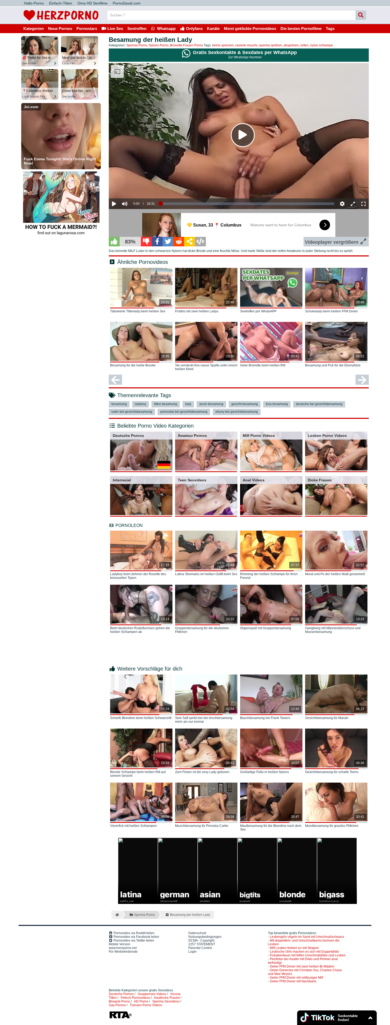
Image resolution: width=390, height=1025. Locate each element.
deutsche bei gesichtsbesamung (319, 404)
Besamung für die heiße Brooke (133, 365)
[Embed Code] (200, 241)
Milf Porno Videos (259, 435)
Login (192, 951)
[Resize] (353, 203)
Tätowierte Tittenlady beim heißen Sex (137, 311)
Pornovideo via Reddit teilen (133, 933)
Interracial (122, 480)
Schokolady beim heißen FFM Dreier (331, 311)
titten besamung (165, 404)
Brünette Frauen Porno (186, 45)
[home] (116, 915)
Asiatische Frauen (167, 998)
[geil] (114, 241)
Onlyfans (194, 28)
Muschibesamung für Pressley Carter (201, 826)
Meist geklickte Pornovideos (250, 28)
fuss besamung (277, 404)
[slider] (133, 187)
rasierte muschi (246, 45)
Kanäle (213, 28)
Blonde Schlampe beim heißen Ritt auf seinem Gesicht (138, 774)
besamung (119, 404)
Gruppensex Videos (152, 994)
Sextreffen (136, 28)
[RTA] (120, 1018)
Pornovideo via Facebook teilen (136, 937)
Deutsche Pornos (128, 435)
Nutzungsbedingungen (205, 937)
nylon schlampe (321, 45)
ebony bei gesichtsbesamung (236, 412)
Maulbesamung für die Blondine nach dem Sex (270, 827)
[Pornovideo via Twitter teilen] (168, 241)
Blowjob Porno (119, 1001)
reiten (304, 45)
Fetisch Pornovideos (135, 998)
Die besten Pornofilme (301, 28)
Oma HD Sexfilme (92, 3)
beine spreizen (223, 45)
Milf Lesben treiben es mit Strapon (294, 948)
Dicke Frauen (320, 480)
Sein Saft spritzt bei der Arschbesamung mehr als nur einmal (203, 720)
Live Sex (114, 28)
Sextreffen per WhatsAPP (258, 311)
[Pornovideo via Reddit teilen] (178, 241)
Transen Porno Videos (146, 1005)
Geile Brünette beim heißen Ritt (262, 365)
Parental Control (200, 948)
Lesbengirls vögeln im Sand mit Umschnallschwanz (307, 937)
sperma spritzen (270, 45)
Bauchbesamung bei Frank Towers (265, 718)
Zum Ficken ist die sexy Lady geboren (202, 772)
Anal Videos (254, 480)
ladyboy (140, 404)
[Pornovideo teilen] (189, 241)
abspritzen (291, 45)
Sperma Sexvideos (166, 1001)
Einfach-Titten (60, 3)
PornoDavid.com (127, 3)
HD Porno (141, 1001)
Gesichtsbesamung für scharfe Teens (331, 772)
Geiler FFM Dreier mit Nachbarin (293, 981)
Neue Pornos (60, 28)
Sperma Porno (136, 45)
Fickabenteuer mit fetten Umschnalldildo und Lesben (308, 955)
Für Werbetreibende (123, 951)
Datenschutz (197, 933)
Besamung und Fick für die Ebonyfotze (333, 365)
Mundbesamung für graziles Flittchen (331, 826)
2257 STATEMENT (201, 944)
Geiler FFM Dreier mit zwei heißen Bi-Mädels (302, 966)
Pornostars (86, 28)
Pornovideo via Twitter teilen (133, 940)
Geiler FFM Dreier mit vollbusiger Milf (296, 977)
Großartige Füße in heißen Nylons (264, 772)
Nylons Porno (158, 45)
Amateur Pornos (192, 435)
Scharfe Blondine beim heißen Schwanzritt (140, 718)
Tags (330, 28)
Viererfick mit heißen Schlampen (133, 826)
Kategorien (33, 28)
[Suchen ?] (361, 15)
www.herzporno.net (123, 948)
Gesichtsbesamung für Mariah (326, 718)
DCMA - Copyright (201, 940)
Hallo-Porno (34, 3)
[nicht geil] (146, 241)
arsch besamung (211, 404)
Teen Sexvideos (192, 480)
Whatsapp (166, 28)
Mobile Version (119, 944)
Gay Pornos (117, 1005)
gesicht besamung (244, 404)
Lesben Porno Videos (327, 435)
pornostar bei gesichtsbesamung (183, 412)
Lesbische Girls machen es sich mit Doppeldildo (304, 951)
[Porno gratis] (61, 22)
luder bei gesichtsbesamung (131, 412)
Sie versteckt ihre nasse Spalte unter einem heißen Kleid (206, 367)
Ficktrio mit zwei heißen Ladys (196, 311)
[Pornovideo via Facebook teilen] (157, 241)
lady (188, 404)
